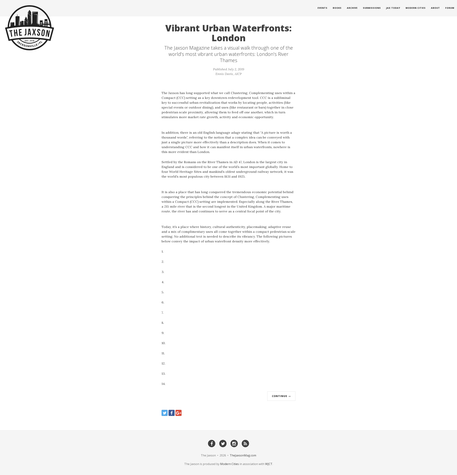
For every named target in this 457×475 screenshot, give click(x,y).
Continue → (281, 396)
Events (322, 7)
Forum (449, 7)
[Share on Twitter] (165, 413)
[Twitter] (223, 443)
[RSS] (245, 443)
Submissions (372, 7)
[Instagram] (234, 443)
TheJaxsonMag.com (243, 455)
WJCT (268, 464)
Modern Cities (416, 7)
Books (337, 7)
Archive (352, 7)
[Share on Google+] (178, 413)
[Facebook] (211, 443)
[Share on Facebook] (172, 413)
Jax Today (393, 7)
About (435, 7)
